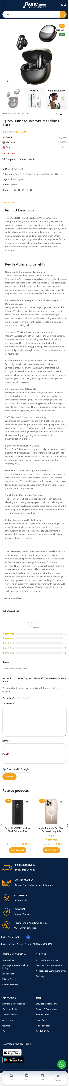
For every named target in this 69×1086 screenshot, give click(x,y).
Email (5, 754)
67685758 (47, 944)
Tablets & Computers (46, 1009)
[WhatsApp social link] (27, 190)
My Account (8, 973)
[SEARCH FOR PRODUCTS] (63, 14)
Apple (51, 835)
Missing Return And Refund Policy (15, 967)
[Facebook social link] (11, 190)
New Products (47, 174)
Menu (39, 998)
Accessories (8, 1020)
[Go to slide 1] (28, 83)
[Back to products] (61, 114)
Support (41, 954)
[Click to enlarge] (8, 80)
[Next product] (65, 114)
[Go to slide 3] (34, 83)
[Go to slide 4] (38, 83)
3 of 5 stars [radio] (23, 698)
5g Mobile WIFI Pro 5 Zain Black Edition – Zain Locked (17, 831)
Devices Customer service (49, 965)
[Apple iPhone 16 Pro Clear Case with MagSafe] (51, 811)
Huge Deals (41, 1020)
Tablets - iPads (9, 1009)
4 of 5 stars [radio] (26, 698)
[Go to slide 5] (41, 83)
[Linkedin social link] (23, 190)
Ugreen (58, 174)
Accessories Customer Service (51, 970)
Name (6, 740)
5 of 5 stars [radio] (28, 698)
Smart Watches (10, 1014)
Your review (8, 703)
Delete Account (10, 984)
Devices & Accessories (13, 1003)
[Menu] (4, 5)
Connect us (8, 959)
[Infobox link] (34, 868)
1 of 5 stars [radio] (18, 698)
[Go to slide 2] (31, 83)
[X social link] (15, 190)
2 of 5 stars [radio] (21, 698)
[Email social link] (19, 190)
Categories (9, 998)
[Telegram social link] (31, 190)
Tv (3, 1031)
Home (5, 113)
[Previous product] (57, 114)
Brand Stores (42, 1014)
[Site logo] (34, 4)
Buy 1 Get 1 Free (43, 1031)
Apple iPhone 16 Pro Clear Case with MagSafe (51, 830)
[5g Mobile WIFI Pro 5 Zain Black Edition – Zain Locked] (17, 811)
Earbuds (36, 174)
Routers (6, 1025)
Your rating (8, 698)
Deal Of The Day (20, 113)
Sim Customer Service (47, 959)
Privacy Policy (9, 979)
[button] (5, 54)
